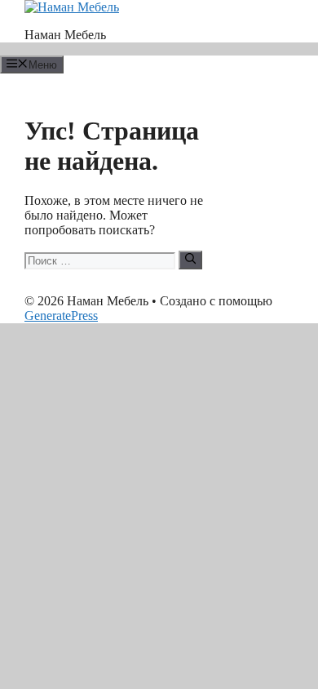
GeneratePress (61, 315)
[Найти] (190, 260)
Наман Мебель (65, 35)
